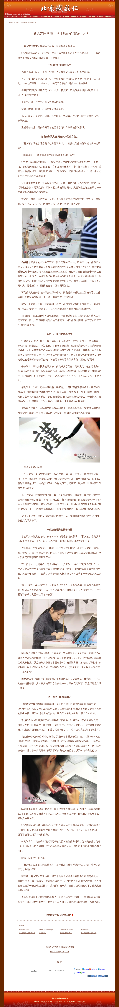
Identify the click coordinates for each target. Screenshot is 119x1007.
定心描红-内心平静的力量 (27, 933)
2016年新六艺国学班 (66, 929)
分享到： (78, 969)
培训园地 (24, 23)
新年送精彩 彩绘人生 (25, 929)
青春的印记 (42, 933)
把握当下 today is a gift (54, 271)
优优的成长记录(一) (66, 933)
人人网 (78, 972)
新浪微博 (94, 969)
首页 (17, 23)
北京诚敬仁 (56, 881)
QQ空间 (86, 969)
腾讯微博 (102, 969)
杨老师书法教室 (84, 881)
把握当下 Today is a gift (46, 929)
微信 (83, 972)
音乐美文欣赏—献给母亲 (88, 933)
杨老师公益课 (85, 929)
